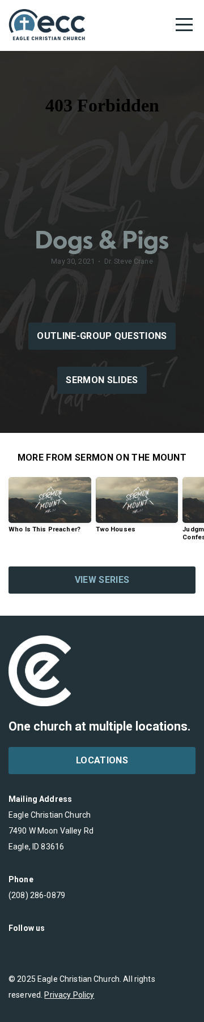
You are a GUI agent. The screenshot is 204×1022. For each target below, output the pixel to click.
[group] (49, 509)
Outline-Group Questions (102, 335)
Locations (102, 760)
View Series (102, 579)
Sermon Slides (102, 380)
